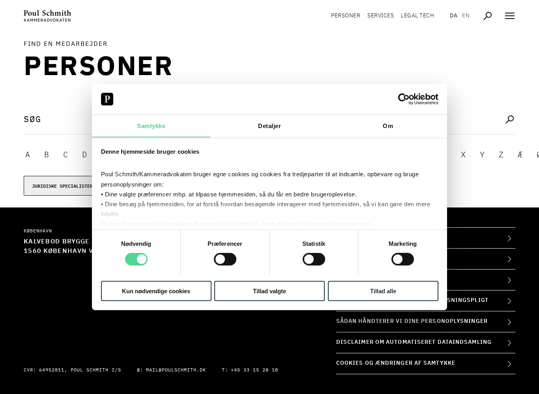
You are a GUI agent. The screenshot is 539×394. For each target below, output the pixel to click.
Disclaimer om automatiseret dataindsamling (414, 342)
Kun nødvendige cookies (156, 290)
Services (380, 16)
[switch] (225, 259)
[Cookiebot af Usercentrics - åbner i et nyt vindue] (403, 99)
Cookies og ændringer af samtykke (395, 363)
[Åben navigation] (509, 15)
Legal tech (417, 16)
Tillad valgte (269, 290)
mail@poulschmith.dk (176, 370)
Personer (345, 16)
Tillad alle (383, 290)
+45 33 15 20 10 (254, 370)
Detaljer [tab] (269, 125)
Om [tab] (388, 125)
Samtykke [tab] (151, 125)
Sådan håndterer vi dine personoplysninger (412, 321)
